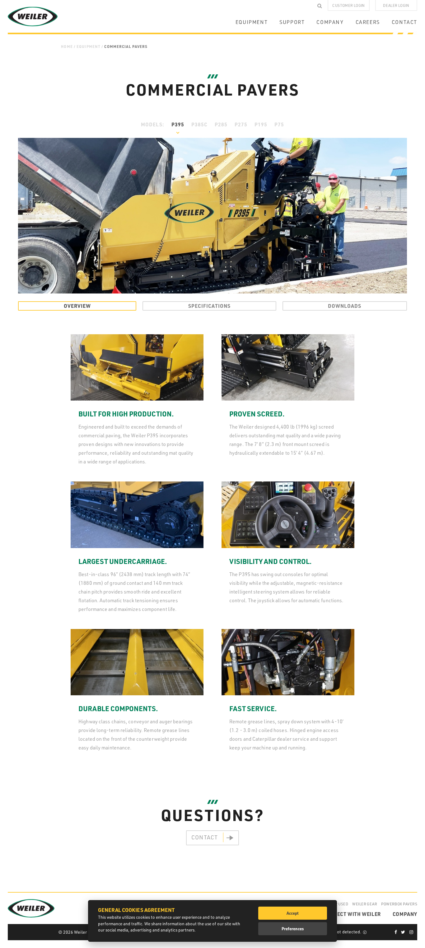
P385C (199, 124)
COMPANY (329, 22)
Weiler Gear (364, 903)
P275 (241, 124)
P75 (279, 124)
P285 (221, 124)
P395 (177, 124)
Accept (293, 913)
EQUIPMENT (252, 22)
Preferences (293, 928)
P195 (261, 124)
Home (67, 46)
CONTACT (404, 22)
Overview (77, 306)
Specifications (209, 306)
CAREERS (368, 22)
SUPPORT (292, 22)
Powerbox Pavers (399, 903)
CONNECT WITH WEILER (352, 914)
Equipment (88, 46)
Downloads (344, 306)
